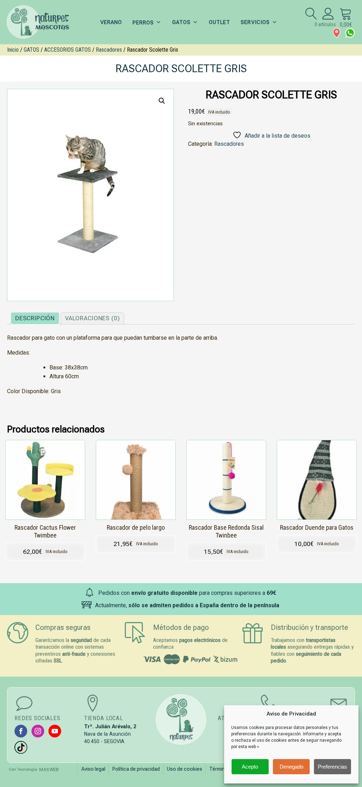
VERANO (111, 22)
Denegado (291, 767)
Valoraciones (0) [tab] (92, 318)
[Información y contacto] (336, 33)
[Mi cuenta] (328, 13)
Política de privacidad (136, 769)
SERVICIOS (255, 22)
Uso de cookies (184, 769)
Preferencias (332, 767)
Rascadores (109, 49)
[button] (162, 100)
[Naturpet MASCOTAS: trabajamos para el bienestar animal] (42, 22)
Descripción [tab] (35, 318)
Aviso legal (93, 769)
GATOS (181, 22)
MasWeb (49, 769)
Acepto (250, 767)
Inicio (13, 49)
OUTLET (219, 22)
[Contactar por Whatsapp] (350, 33)
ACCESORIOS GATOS (67, 49)
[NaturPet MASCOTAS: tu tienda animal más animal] (181, 719)
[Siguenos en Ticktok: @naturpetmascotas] (20, 747)
